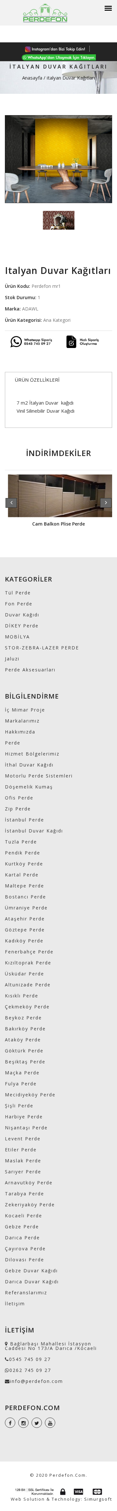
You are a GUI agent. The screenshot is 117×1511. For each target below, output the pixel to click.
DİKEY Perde (22, 626)
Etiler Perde (21, 1150)
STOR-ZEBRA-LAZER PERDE (42, 648)
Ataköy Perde (23, 1040)
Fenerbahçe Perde (29, 952)
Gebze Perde (22, 1226)
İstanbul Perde (24, 820)
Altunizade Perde (28, 985)
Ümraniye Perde (26, 908)
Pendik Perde (22, 853)
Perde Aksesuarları (30, 670)
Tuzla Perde (21, 842)
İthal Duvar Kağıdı (29, 765)
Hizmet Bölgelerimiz (32, 754)
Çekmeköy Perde (27, 1007)
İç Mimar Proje (25, 710)
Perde (12, 743)
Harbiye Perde (24, 1117)
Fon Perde (18, 604)
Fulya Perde (21, 1084)
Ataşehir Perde (25, 919)
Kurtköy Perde (24, 864)
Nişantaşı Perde (26, 1128)
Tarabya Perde (24, 1193)
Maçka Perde (22, 1073)
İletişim (15, 1303)
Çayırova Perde (25, 1248)
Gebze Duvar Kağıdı (31, 1270)
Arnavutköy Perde (29, 1182)
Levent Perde (23, 1139)
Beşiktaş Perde (25, 1062)
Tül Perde (18, 593)
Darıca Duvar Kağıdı (32, 1281)
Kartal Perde (22, 875)
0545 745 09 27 (30, 1359)
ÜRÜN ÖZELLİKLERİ (37, 379)
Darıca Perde (22, 1237)
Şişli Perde (19, 1106)
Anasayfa (32, 77)
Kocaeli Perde (23, 1215)
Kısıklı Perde (21, 996)
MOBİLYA (17, 637)
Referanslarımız (26, 1292)
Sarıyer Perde (23, 1172)
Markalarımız (22, 721)
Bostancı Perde (25, 897)
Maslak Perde (23, 1161)
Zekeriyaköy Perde (30, 1204)
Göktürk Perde (24, 1051)
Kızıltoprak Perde (28, 963)
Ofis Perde (19, 798)
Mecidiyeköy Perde (30, 1095)
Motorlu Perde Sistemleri (39, 776)
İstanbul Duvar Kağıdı (34, 831)
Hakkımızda (20, 732)
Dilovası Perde (24, 1259)
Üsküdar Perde (24, 974)
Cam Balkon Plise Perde (58, 524)
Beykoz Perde (23, 1018)
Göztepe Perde (25, 930)
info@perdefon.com (36, 1381)
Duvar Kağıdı (22, 615)
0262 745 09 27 (30, 1370)
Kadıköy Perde (24, 941)
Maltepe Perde (24, 886)
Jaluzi (12, 659)
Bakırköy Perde (25, 1029)
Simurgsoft (98, 1499)
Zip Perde (18, 809)
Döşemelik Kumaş (29, 787)
